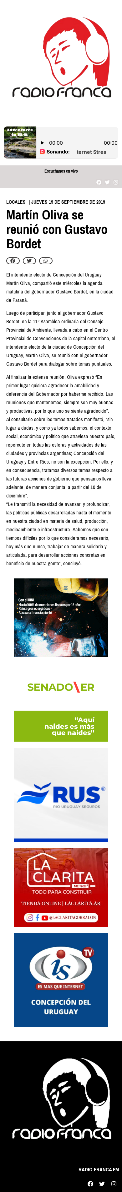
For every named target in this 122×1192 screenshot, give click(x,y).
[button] (13, 260)
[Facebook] (99, 182)
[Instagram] (116, 182)
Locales (16, 202)
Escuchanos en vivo (61, 171)
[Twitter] (107, 182)
